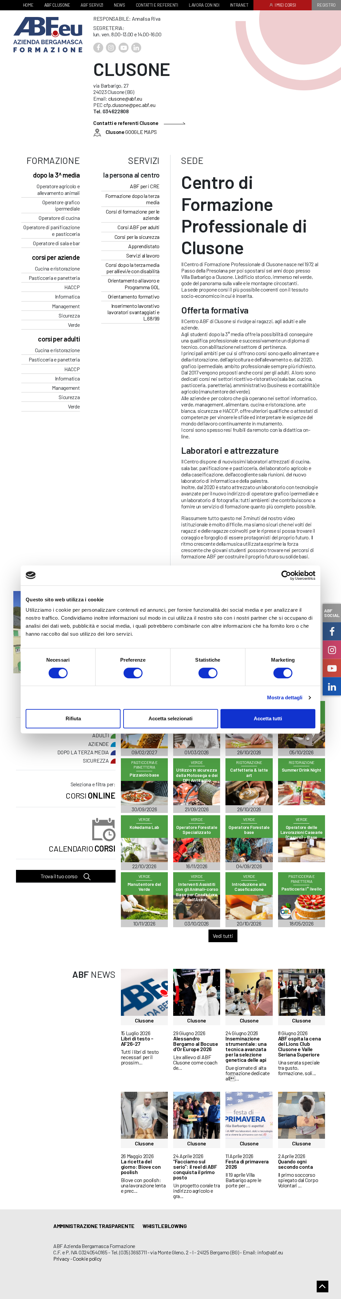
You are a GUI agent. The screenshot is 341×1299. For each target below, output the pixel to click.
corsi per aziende (56, 257)
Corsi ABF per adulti (139, 227)
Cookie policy (87, 1258)
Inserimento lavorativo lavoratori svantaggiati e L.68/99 (134, 312)
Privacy (61, 1258)
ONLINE (90, 795)
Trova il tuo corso (59, 876)
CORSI (82, 848)
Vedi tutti (223, 936)
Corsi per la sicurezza (137, 237)
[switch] (133, 673)
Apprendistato (144, 246)
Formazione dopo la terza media (132, 199)
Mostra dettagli (285, 697)
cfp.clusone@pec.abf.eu (129, 105)
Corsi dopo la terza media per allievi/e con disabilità (133, 268)
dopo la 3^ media (56, 175)
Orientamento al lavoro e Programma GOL (134, 283)
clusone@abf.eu (125, 98)
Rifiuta (73, 718)
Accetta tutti (268, 718)
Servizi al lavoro (143, 255)
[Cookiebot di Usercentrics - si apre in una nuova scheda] (286, 575)
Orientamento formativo (134, 296)
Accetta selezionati (170, 718)
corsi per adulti (59, 339)
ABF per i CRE (145, 186)
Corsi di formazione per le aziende (133, 214)
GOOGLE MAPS (131, 132)
